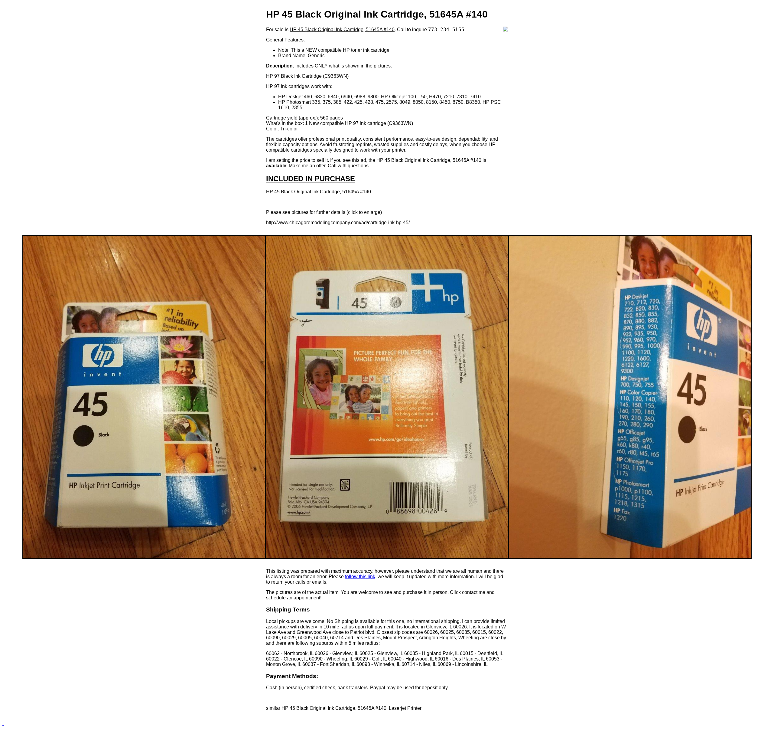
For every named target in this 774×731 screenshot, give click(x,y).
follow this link (360, 576)
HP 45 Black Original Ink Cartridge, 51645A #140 (342, 29)
